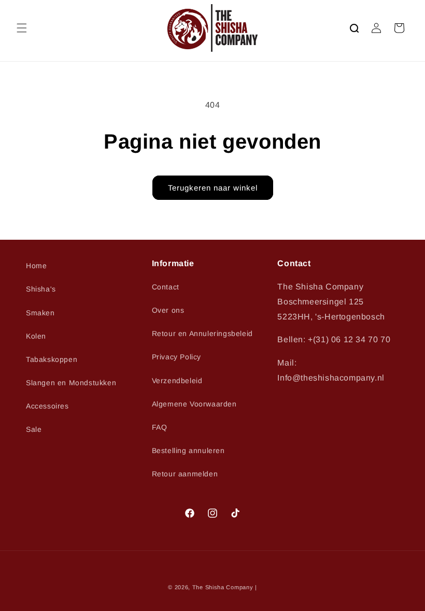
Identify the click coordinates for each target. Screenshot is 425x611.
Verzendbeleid (177, 380)
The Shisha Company (222, 587)
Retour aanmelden (185, 474)
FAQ (159, 427)
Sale (33, 429)
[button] (21, 28)
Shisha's (41, 289)
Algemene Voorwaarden (194, 404)
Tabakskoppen (51, 359)
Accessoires (47, 406)
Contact (165, 287)
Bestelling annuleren (188, 450)
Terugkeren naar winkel (213, 187)
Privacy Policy (176, 357)
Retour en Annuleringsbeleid (202, 333)
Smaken (40, 313)
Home (36, 265)
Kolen (36, 336)
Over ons (168, 310)
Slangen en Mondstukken (71, 383)
